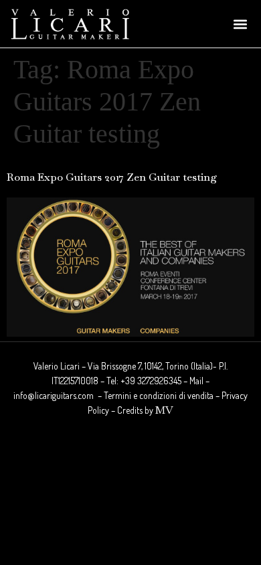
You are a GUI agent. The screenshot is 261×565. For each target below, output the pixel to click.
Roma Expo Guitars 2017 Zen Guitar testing (112, 177)
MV (164, 410)
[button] (240, 24)
